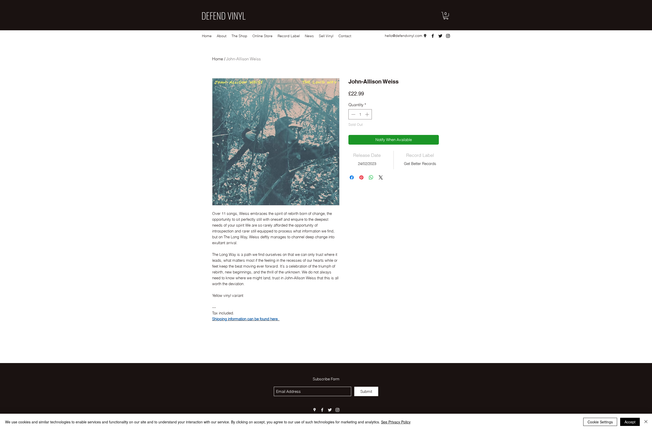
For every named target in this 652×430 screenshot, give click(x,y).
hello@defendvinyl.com (403, 35)
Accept (629, 421)
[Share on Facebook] (352, 177)
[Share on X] (381, 177)
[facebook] (432, 35)
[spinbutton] (360, 114)
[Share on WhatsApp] (371, 177)
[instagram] (448, 35)
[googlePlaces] (425, 35)
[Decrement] (352, 114)
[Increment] (367, 114)
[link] (445, 15)
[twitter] (440, 35)
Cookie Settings (600, 421)
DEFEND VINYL (223, 15)
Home (217, 58)
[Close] (646, 422)
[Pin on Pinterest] (361, 177)
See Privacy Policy (396, 421)
